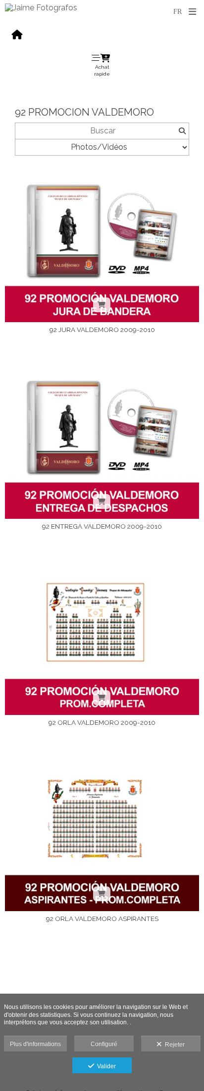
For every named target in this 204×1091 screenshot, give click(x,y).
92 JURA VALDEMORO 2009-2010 (102, 330)
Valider (105, 1066)
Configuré (104, 1044)
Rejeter (173, 1044)
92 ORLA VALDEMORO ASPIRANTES (102, 919)
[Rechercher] (182, 131)
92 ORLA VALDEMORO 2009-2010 (102, 722)
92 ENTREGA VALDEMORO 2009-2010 (102, 526)
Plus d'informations (35, 1044)
